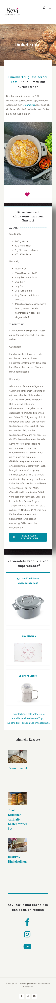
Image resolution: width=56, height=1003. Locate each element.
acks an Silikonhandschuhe (36, 723)
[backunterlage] (28, 642)
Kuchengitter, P (14, 723)
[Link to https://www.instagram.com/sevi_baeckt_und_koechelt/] (27, 934)
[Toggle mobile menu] (50, 7)
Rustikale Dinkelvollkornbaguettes (17, 840)
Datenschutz (28, 986)
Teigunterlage (28, 636)
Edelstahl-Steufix (28, 676)
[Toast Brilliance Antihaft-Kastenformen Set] (17, 798)
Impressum (29, 983)
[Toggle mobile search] (44, 7)
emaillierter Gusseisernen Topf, (28, 718)
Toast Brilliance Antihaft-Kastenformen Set (18, 819)
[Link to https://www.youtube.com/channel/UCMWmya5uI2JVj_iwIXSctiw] (27, 946)
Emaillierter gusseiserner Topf (28, 79)
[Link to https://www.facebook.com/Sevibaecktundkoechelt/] (27, 922)
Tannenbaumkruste (17, 753)
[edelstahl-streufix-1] (28, 682)
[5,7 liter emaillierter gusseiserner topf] (28, 589)
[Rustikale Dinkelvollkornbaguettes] (17, 845)
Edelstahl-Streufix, (35, 714)
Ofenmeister (29, 105)
